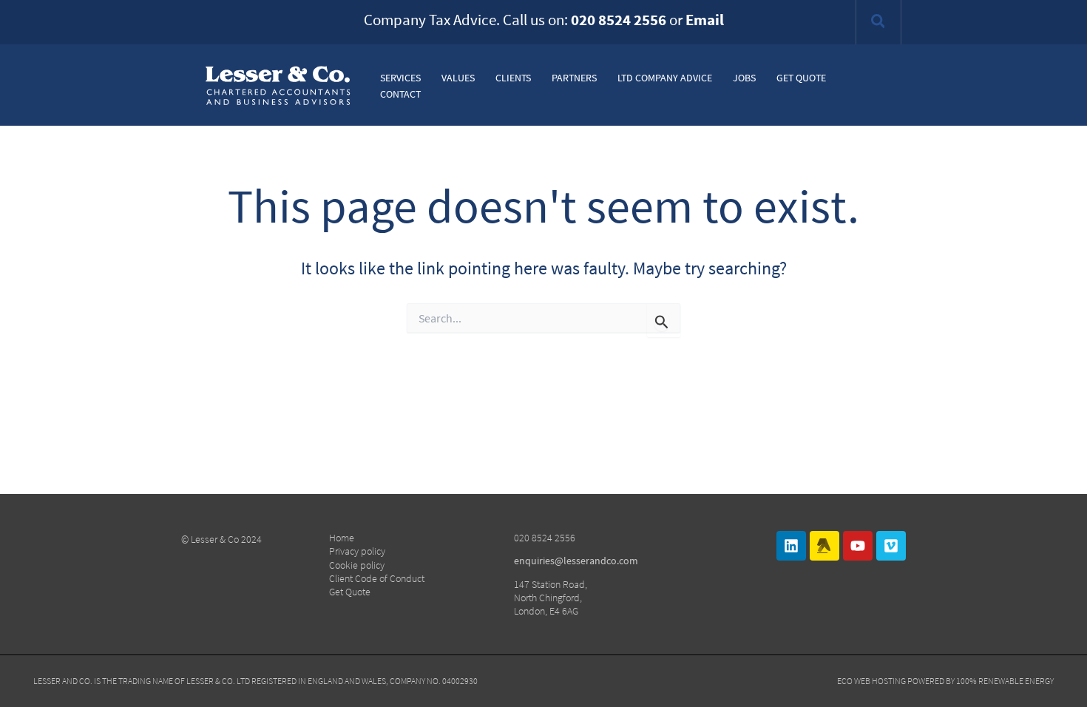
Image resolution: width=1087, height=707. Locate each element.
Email (704, 20)
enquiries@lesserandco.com (576, 560)
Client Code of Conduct (376, 578)
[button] (879, 23)
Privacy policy (357, 551)
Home (341, 537)
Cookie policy (357, 565)
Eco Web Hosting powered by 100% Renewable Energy (945, 680)
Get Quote (349, 591)
